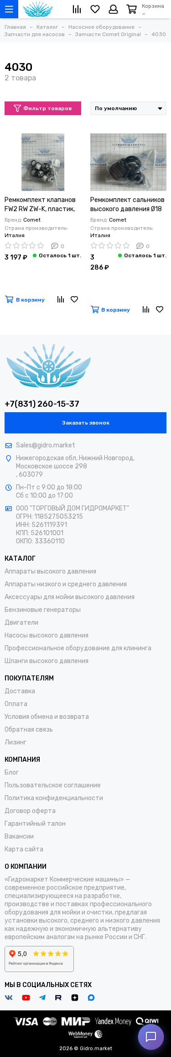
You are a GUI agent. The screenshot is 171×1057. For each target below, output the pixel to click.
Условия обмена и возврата (47, 717)
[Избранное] (74, 300)
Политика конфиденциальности (54, 798)
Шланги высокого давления (46, 661)
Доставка (20, 691)
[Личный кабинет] (113, 9)
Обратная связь (29, 729)
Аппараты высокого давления (50, 571)
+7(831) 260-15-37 (42, 404)
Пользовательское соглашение (53, 785)
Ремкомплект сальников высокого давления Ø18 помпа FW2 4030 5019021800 (127, 205)
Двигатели (21, 623)
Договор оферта (30, 811)
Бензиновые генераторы (43, 610)
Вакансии (19, 836)
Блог (12, 772)
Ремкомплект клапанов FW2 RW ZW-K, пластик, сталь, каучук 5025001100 (40, 205)
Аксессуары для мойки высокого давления (70, 597)
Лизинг (15, 742)
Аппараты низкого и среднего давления (66, 584)
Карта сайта (24, 849)
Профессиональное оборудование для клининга (78, 648)
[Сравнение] (60, 300)
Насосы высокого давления (46, 635)
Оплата (16, 704)
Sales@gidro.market (45, 445)
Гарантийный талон (35, 824)
